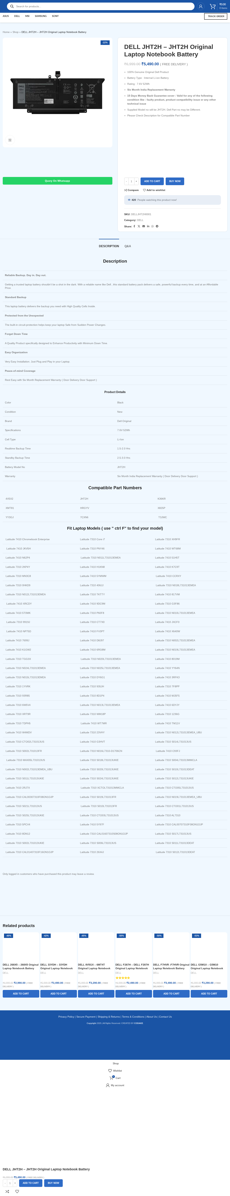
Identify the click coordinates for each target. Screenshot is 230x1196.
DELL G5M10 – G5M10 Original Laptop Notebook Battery (207, 968)
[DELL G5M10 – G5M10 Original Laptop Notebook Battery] (209, 946)
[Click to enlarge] (10, 140)
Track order (216, 16)
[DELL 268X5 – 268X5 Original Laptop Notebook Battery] (21, 946)
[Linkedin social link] (148, 226)
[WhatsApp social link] (152, 226)
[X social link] (139, 226)
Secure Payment (85, 1016)
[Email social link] (143, 226)
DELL (140, 220)
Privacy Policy (66, 1016)
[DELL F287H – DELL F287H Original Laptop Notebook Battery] (133, 946)
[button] (21, 994)
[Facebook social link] (134, 226)
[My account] (200, 6)
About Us (151, 1016)
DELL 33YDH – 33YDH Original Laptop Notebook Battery (56, 968)
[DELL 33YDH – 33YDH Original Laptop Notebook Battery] (58, 946)
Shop (16, 32)
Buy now (175, 181)
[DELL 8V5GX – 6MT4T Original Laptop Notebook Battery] (96, 946)
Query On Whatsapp (57, 180)
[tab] (109, 244)
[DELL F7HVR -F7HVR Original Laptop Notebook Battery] (171, 946)
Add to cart (152, 181)
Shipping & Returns (109, 1016)
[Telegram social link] (157, 226)
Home (6, 32)
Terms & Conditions (133, 1016)
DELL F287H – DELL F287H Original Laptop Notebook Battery (132, 968)
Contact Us (165, 1016)
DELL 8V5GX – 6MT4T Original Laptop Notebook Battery (94, 968)
